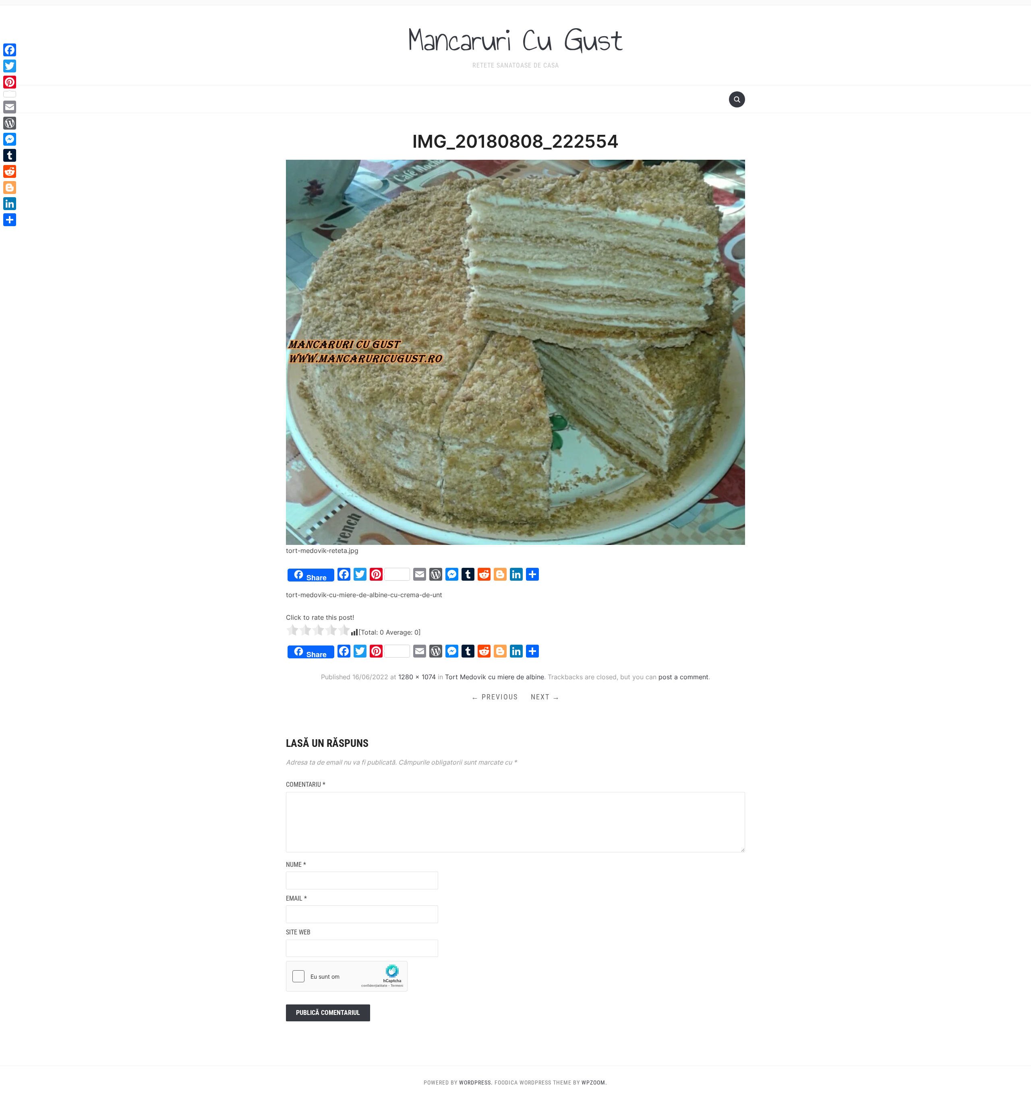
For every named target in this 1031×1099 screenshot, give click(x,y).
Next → (545, 697)
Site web (298, 932)
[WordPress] (10, 123)
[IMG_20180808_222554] (515, 352)
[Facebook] (10, 50)
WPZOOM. (594, 1082)
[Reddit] (10, 171)
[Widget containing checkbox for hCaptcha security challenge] (347, 976)
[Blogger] (10, 187)
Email (296, 898)
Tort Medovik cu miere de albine (494, 677)
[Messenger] (10, 139)
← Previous (494, 697)
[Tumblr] (10, 155)
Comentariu (305, 784)
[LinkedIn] (10, 204)
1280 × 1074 (417, 677)
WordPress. (476, 1082)
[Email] (10, 107)
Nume (296, 864)
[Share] (10, 220)
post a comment (683, 677)
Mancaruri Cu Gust (515, 39)
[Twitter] (10, 66)
